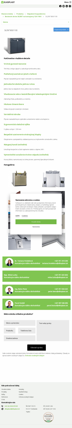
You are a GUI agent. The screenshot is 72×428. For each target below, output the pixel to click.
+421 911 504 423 (61, 289)
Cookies (21, 394)
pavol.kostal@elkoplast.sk (57, 305)
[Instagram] (70, 6)
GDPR (17, 216)
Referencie (4, 397)
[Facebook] (60, 6)
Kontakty (21, 389)
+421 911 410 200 (61, 261)
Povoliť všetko (36, 222)
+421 (11, 406)
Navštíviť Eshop (23, 392)
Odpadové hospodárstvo (36, 14)
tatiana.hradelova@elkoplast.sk (55, 263)
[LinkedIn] (67, 6)
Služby (3, 394)
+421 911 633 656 (61, 275)
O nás (3, 399)
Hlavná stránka (7, 14)
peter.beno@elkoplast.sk (58, 291)
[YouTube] (63, 6)
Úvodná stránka (5, 389)
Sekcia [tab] (5, 22)
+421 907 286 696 (61, 303)
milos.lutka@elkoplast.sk (58, 277)
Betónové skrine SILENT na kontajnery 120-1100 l (23, 16)
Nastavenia (36, 227)
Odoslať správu (36, 347)
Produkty (19, 14)
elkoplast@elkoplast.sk (12, 409)
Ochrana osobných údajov (34, 356)
